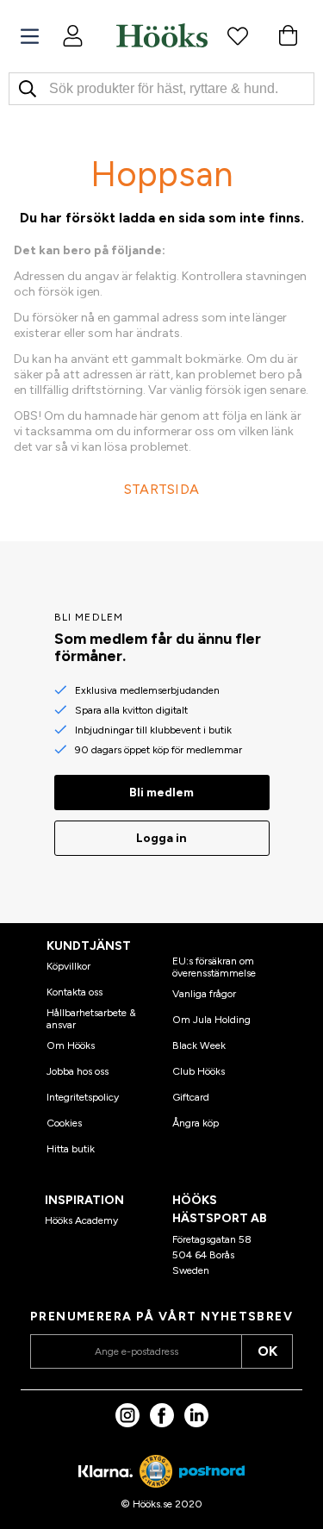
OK (267, 1351)
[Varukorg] (287, 35)
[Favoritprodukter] (237, 35)
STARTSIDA (162, 489)
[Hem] (162, 35)
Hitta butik (71, 1149)
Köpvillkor (68, 966)
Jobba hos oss (78, 1071)
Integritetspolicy (83, 1097)
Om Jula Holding (211, 1020)
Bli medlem (161, 792)
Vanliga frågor (204, 994)
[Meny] (30, 37)
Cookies (64, 1123)
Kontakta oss (74, 992)
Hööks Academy (81, 1220)
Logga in (161, 838)
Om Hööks (71, 1045)
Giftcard (190, 1097)
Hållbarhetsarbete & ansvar (91, 1019)
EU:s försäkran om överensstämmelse (214, 967)
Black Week (199, 1045)
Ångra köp (195, 1123)
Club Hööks (198, 1071)
